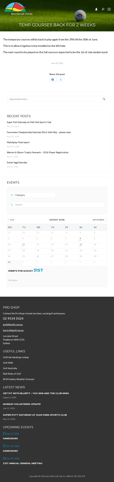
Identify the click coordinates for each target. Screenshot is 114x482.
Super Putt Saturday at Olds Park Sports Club (29, 122)
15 (81, 244)
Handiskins (10, 438)
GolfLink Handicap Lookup (16, 357)
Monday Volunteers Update (22, 404)
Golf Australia (10, 368)
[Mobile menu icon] (109, 9)
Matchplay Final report (18, 142)
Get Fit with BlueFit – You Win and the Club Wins (36, 393)
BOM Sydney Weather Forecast (18, 379)
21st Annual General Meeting (22, 463)
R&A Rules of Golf (12, 373)
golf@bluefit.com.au (13, 324)
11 (23, 244)
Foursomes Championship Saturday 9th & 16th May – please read (39, 132)
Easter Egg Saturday (17, 162)
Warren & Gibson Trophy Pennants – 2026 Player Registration (37, 152)
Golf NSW (8, 362)
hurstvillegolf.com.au (13, 330)
